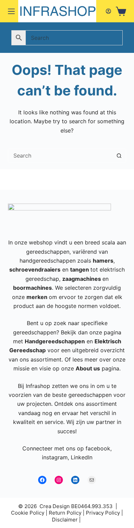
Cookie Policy (27, 512)
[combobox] (60, 155)
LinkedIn (81, 457)
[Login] (108, 11)
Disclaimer (65, 519)
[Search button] (119, 155)
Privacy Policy (103, 512)
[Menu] (11, 11)
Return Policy (65, 512)
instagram (55, 457)
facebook (98, 448)
